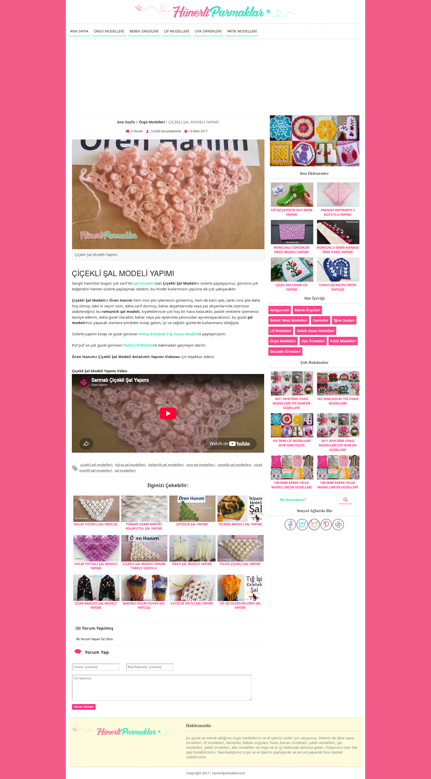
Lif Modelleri (280, 330)
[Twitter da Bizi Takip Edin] (302, 524)
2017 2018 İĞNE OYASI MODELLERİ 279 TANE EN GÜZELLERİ (291, 403)
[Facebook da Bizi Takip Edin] (290, 524)
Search (345, 499)
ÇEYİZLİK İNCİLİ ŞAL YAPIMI (192, 603)
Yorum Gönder (84, 707)
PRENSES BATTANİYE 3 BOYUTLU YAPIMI (338, 212)
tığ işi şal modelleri (130, 464)
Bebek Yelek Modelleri (288, 320)
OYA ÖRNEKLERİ (208, 31)
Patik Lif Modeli (138, 345)
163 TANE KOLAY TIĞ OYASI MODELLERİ (337, 400)
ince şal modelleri (200, 464)
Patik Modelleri (343, 341)
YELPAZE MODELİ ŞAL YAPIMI (240, 524)
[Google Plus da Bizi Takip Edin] (338, 524)
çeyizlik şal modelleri (234, 464)
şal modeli (143, 283)
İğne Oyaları (344, 320)
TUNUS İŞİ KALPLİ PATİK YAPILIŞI (337, 287)
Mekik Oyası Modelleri (315, 330)
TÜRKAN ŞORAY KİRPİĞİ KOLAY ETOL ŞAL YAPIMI (144, 526)
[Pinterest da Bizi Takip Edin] (326, 524)
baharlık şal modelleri (166, 464)
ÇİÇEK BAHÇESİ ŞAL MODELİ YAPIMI (96, 605)
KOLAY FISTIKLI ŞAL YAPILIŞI (95, 524)
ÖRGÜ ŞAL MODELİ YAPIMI (192, 564)
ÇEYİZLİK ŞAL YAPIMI (192, 524)
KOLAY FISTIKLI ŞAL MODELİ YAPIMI (96, 566)
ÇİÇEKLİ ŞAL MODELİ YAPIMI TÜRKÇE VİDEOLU (143, 566)
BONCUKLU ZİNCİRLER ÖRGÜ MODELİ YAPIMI (291, 249)
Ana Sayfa (126, 122)
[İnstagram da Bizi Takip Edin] (314, 524)
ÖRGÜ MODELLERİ (109, 31)
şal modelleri (125, 470)
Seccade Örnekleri (285, 351)
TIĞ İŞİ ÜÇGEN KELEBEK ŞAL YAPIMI (240, 605)
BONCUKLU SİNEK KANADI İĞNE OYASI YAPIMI (338, 249)
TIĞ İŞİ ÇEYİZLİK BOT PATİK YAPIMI (292, 212)
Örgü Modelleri (152, 122)
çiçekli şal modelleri (96, 464)
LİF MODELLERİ (176, 31)
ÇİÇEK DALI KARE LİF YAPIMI (292, 287)
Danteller (320, 320)
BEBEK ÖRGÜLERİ (144, 31)
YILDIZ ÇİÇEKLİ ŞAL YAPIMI (239, 564)
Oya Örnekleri (313, 341)
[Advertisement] (215, 77)
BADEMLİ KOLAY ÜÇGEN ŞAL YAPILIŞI (144, 605)
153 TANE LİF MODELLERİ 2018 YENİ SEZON (291, 442)
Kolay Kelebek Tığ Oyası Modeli (168, 333)
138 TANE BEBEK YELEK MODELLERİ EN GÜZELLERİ (291, 484)
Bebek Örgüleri (307, 310)
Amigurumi (279, 310)
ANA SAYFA (79, 31)
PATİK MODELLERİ (242, 31)
